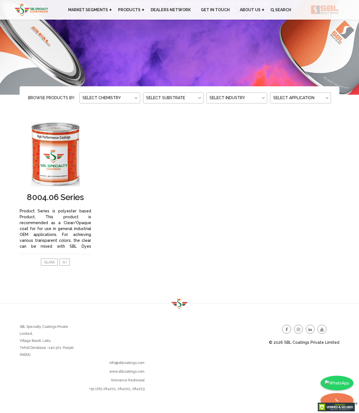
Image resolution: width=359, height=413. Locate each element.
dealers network (171, 10)
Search (282, 10)
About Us (250, 10)
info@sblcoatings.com (126, 363)
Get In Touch (215, 10)
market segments (88, 10)
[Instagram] (298, 329)
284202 (124, 389)
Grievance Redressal (127, 380)
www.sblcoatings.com (126, 371)
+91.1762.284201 (102, 389)
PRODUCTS (129, 10)
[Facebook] (286, 329)
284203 (138, 389)
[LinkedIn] (310, 329)
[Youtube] (321, 329)
